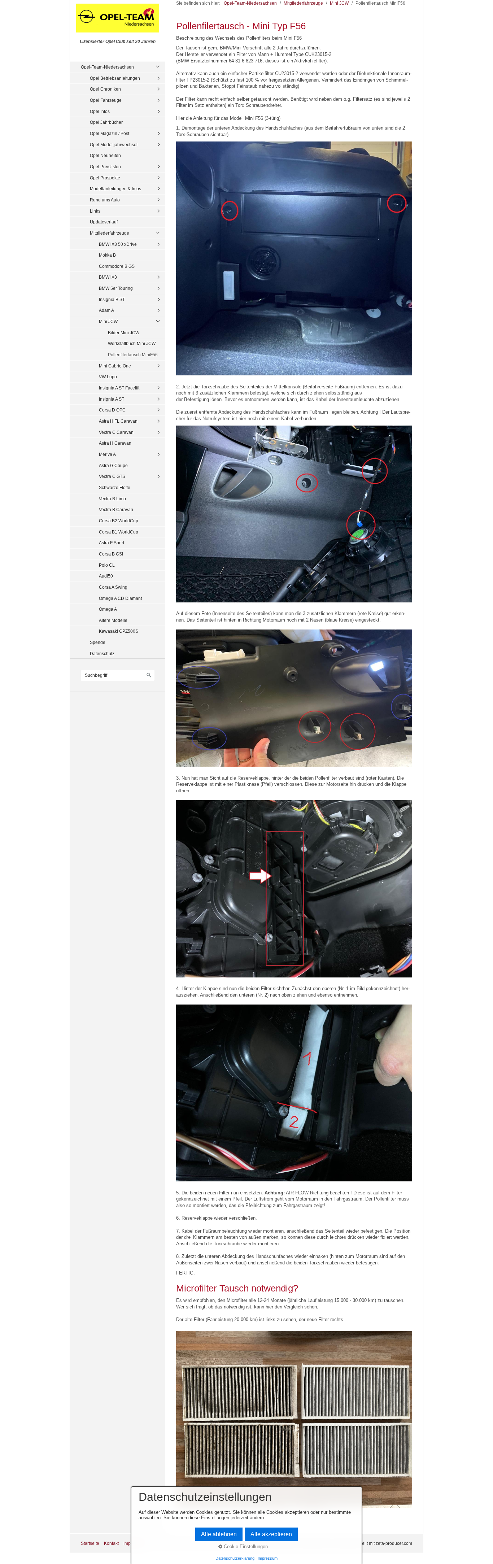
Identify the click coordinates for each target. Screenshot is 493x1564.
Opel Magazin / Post (109, 133)
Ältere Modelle (113, 620)
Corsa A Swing (113, 587)
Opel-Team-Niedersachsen (107, 67)
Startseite (90, 1543)
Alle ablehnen (219, 1534)
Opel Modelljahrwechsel (114, 144)
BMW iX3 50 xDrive (118, 244)
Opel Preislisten (105, 166)
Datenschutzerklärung (234, 1558)
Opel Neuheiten (105, 155)
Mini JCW (108, 321)
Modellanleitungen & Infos (115, 188)
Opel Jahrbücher (106, 122)
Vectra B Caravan (116, 509)
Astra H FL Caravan (118, 421)
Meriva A (107, 454)
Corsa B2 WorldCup (118, 520)
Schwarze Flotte (114, 487)
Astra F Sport (111, 542)
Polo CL (107, 565)
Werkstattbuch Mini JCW (132, 343)
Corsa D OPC (112, 410)
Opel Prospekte (105, 177)
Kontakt (111, 1543)
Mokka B (107, 255)
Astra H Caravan (115, 443)
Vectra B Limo (112, 498)
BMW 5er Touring (116, 288)
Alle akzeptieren (271, 1534)
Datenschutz (102, 653)
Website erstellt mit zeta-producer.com (375, 1543)
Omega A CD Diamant (120, 598)
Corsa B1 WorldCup (118, 532)
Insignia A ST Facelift (119, 387)
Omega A (108, 609)
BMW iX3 (108, 277)
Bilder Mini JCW (123, 332)
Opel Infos (100, 111)
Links (95, 211)
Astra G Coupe (113, 465)
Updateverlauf (104, 221)
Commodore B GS (117, 266)
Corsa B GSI (111, 554)
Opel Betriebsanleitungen (115, 78)
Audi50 (106, 576)
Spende (97, 642)
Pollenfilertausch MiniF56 (133, 354)
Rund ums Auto (105, 199)
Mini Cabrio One (115, 365)
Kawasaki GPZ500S (118, 631)
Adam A (106, 310)
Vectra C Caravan (116, 432)
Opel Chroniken (105, 89)
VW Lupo (108, 376)
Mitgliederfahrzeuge (109, 233)
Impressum (268, 1558)
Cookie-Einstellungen (245, 1546)
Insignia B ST (112, 299)
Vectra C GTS (112, 476)
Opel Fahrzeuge (106, 100)
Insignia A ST (111, 399)
